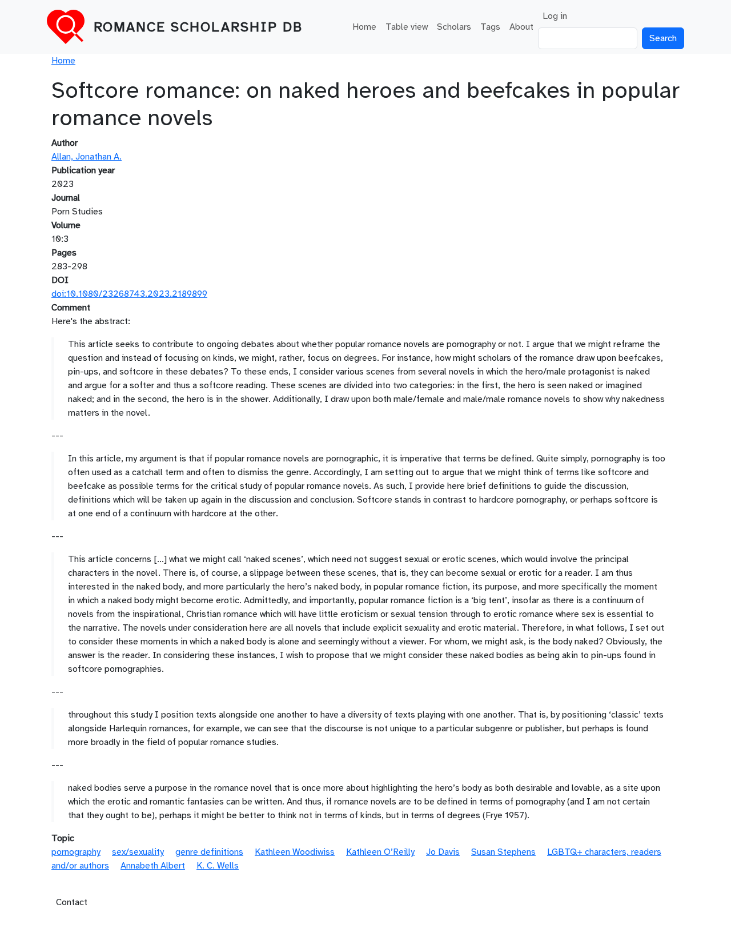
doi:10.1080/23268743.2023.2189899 (129, 294)
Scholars (454, 27)
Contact (71, 902)
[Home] (70, 27)
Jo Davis (443, 852)
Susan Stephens (503, 852)
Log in (555, 16)
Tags (490, 27)
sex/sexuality (138, 852)
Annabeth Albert (153, 865)
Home (364, 27)
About (521, 27)
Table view (406, 27)
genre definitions (209, 852)
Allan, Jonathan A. (86, 156)
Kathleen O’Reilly (380, 852)
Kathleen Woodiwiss (295, 852)
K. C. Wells (217, 865)
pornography (76, 852)
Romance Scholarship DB (198, 26)
